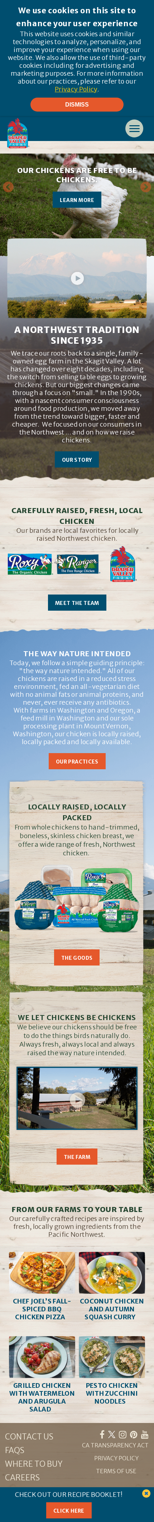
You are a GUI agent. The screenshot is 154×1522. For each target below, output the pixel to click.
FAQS (14, 1450)
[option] (77, 205)
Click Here (69, 1511)
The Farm (77, 1157)
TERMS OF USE (116, 1471)
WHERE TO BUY (33, 1464)
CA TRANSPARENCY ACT (115, 1445)
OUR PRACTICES (77, 761)
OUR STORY (77, 460)
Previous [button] (8, 187)
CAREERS (22, 1477)
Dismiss (77, 104)
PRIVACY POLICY (116, 1458)
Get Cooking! (50, 204)
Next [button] (146, 187)
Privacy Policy (76, 89)
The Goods (76, 958)
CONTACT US (29, 1437)
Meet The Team (77, 603)
